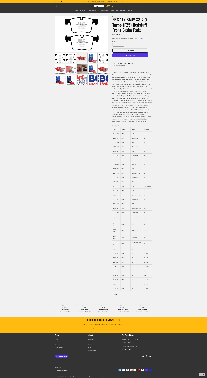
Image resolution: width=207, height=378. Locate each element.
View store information (120, 68)
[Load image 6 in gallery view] (60, 69)
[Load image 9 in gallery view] (92, 69)
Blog (89, 347)
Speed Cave (61, 376)
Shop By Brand (59, 347)
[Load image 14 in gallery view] (92, 80)
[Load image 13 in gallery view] (82, 80)
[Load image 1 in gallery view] (60, 58)
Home (56, 339)
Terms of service (95, 376)
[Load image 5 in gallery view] (103, 58)
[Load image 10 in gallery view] (103, 69)
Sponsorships (92, 350)
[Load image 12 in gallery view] (71, 80)
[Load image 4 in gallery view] (92, 58)
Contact (90, 342)
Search (57, 342)
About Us (91, 339)
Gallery (90, 345)
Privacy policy (86, 376)
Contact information (105, 376)
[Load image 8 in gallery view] (82, 69)
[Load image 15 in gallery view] (103, 80)
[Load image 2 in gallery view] (71, 58)
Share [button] (115, 294)
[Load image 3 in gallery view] (82, 58)
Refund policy (78, 376)
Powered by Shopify (69, 376)
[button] (57, 6)
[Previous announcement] (84, 1)
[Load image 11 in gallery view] (60, 80)
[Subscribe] (116, 329)
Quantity (114, 41)
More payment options (130, 59)
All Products (58, 345)
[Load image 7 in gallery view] (71, 69)
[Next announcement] (122, 1)
